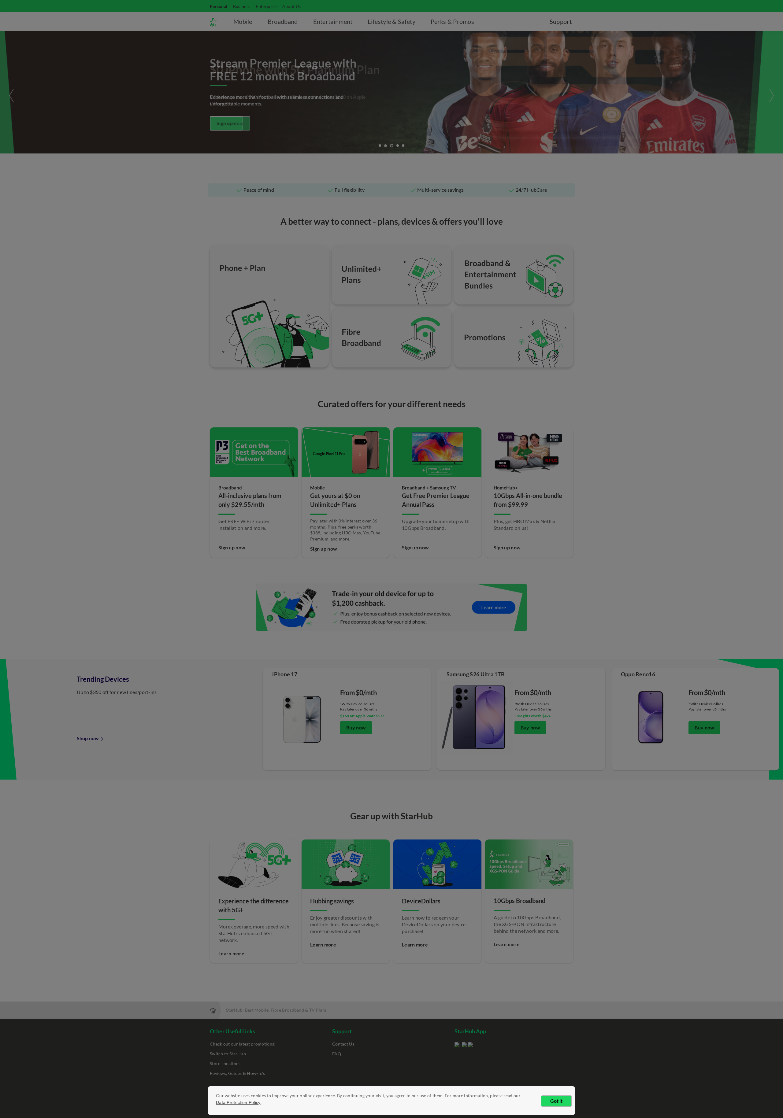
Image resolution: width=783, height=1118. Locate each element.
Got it (556, 1101)
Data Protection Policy (238, 1102)
